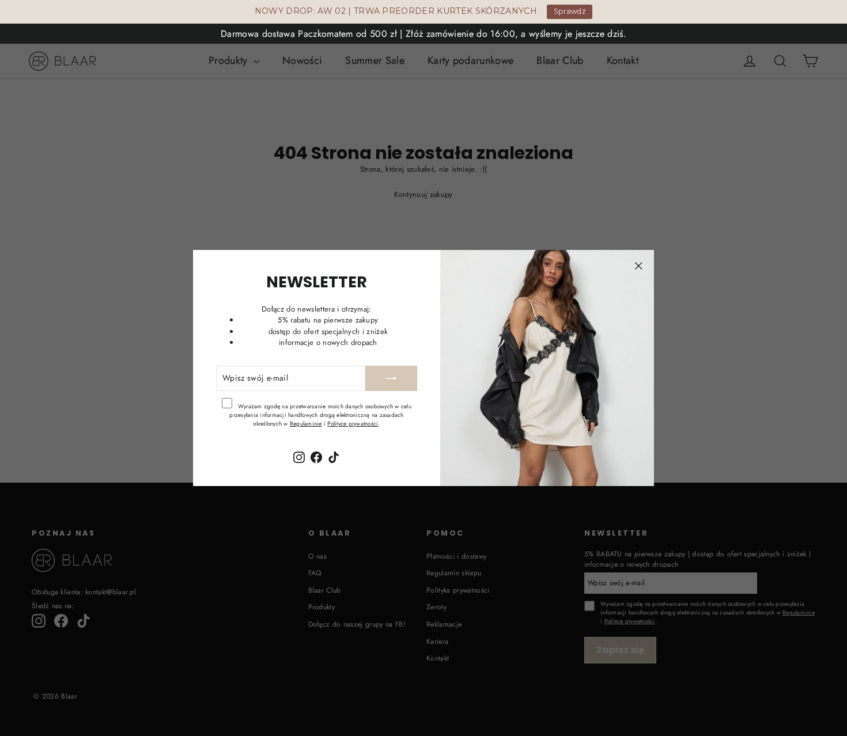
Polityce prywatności (352, 423)
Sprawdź (569, 11)
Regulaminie (306, 423)
